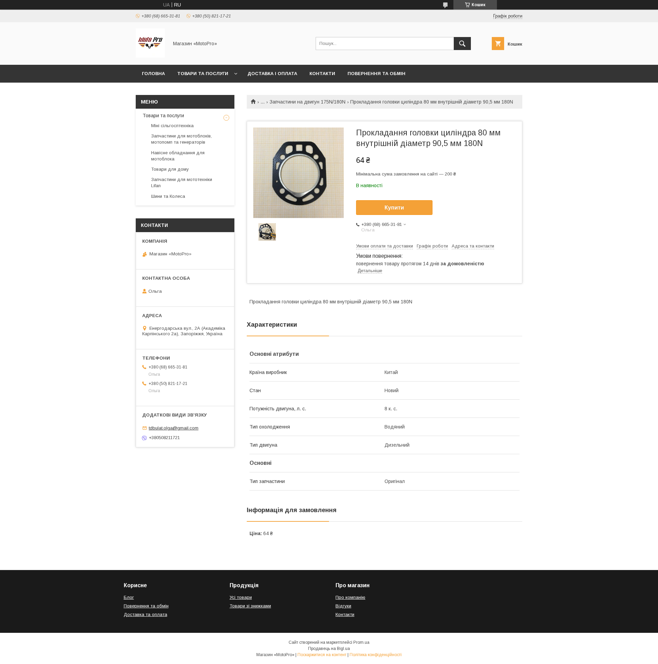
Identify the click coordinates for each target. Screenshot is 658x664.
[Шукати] (462, 43)
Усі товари (241, 597)
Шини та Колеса (168, 196)
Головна (153, 73)
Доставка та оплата (145, 614)
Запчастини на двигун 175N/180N (307, 102)
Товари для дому (170, 169)
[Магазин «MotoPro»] (150, 56)
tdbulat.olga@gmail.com (173, 428)
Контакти (322, 73)
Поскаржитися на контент (321, 654)
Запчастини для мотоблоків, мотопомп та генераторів (181, 139)
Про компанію (350, 597)
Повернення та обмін (376, 73)
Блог (129, 597)
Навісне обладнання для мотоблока (178, 155)
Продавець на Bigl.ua (329, 648)
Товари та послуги (202, 73)
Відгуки (343, 605)
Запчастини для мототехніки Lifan (181, 182)
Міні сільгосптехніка (172, 125)
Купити (394, 207)
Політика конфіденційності (376, 654)
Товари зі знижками (250, 605)
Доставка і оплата (272, 73)
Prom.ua (361, 642)
